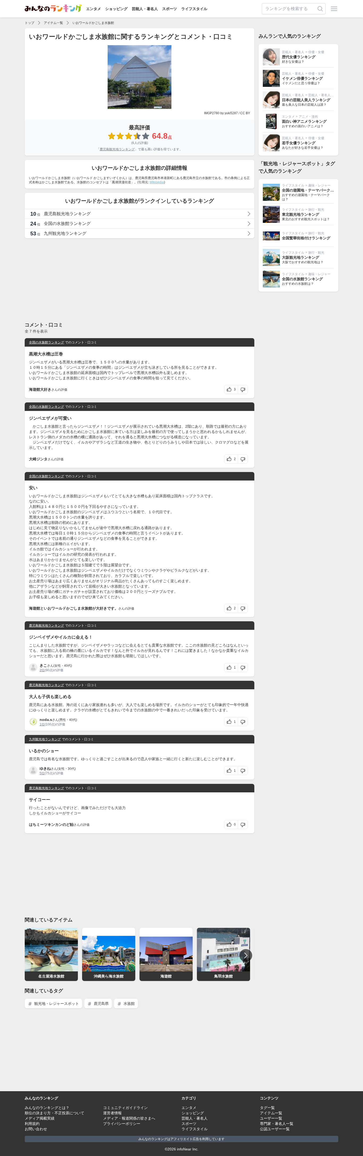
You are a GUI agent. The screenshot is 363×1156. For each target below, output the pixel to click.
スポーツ (169, 9)
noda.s (46, 719)
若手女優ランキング (298, 143)
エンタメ (93, 9)
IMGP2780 (212, 113)
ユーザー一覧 (271, 1118)
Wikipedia (157, 182)
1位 (42, 724)
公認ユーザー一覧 (275, 1129)
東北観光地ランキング (300, 214)
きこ (43, 665)
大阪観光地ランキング (300, 257)
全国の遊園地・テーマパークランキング (315, 190)
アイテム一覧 (53, 23)
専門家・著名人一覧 (276, 1123)
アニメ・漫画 (308, 116)
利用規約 (32, 1123)
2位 (42, 670)
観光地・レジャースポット (56, 1003)
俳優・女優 (316, 52)
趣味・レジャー (319, 185)
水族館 (129, 1003)
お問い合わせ (36, 1129)
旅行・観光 (316, 209)
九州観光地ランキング (45, 739)
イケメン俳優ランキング (302, 78)
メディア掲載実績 (39, 1118)
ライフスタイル (194, 9)
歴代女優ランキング (298, 57)
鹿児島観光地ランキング (117, 149)
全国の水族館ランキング (46, 342)
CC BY (245, 113)
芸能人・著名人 (145, 9)
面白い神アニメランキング (304, 121)
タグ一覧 (267, 1108)
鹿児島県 (101, 1003)
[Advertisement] (139, 280)
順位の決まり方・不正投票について (54, 1113)
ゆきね (45, 768)
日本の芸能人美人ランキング (306, 100)
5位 (42, 773)
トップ (29, 23)
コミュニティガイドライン (125, 1108)
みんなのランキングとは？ (47, 1108)
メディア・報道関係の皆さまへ (129, 1118)
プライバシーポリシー (121, 1123)
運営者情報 (112, 1113)
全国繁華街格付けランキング (306, 238)
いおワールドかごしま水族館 (93, 23)
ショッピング (116, 9)
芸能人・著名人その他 (324, 95)
